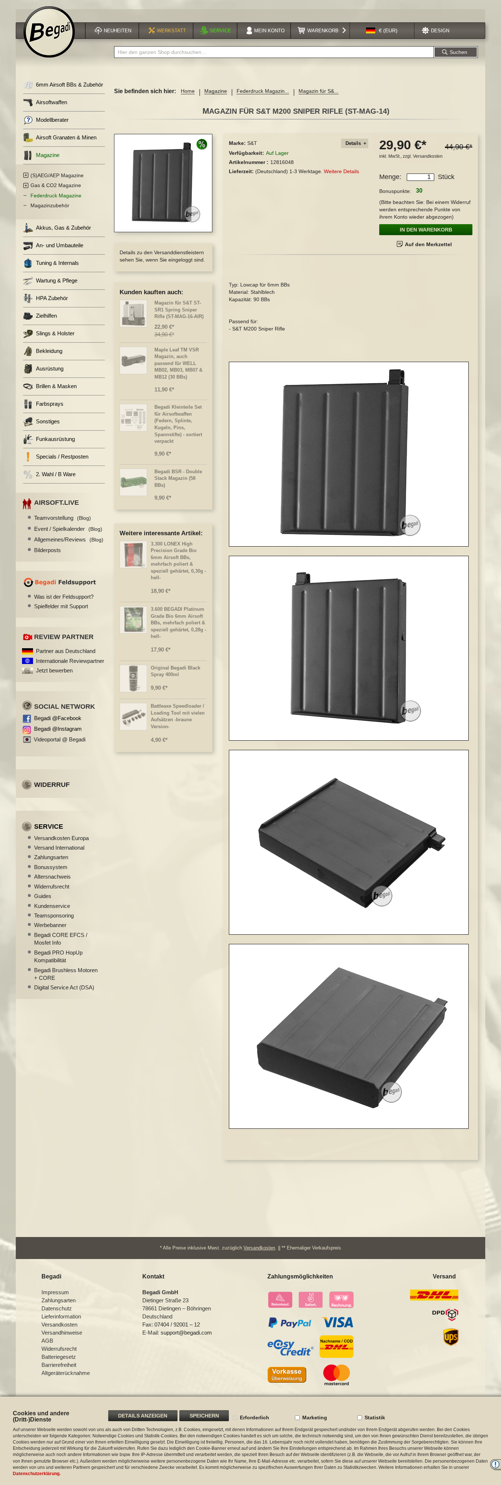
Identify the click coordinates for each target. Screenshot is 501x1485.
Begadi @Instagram (58, 729)
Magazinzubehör (49, 205)
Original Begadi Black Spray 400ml (175, 671)
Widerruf (52, 784)
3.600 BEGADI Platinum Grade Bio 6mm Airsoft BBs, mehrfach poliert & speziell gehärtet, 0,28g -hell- (178, 622)
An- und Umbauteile (59, 245)
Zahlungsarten (51, 857)
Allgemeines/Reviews (68, 539)
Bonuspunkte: (395, 191)
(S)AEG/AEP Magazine (57, 175)
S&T (252, 143)
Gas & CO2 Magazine (55, 185)
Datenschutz (56, 1308)
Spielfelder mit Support (61, 606)
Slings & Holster (55, 333)
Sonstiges (48, 421)
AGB (47, 1341)
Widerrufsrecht (51, 886)
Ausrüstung (49, 368)
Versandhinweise (61, 1332)
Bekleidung (49, 351)
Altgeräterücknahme (65, 1373)
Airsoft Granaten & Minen (66, 137)
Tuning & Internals (57, 263)
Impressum (55, 1292)
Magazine (215, 91)
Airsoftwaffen (51, 102)
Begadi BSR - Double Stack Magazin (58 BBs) (178, 478)
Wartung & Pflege (56, 280)
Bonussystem (50, 867)
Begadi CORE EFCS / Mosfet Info (60, 939)
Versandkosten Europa (61, 838)
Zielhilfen (46, 316)
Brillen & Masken (56, 386)
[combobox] (274, 52)
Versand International (59, 847)
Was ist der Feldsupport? (64, 597)
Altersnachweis (52, 876)
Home (188, 91)
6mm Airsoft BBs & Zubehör (69, 84)
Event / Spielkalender (68, 529)
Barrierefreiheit (58, 1365)
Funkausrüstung (55, 439)
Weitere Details (341, 171)
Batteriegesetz (58, 1357)
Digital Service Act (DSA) (64, 987)
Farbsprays (49, 404)
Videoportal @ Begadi (59, 739)
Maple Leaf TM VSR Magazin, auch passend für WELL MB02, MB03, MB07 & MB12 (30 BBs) (178, 363)
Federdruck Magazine (55, 195)
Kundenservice (52, 906)
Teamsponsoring (54, 915)
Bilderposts (47, 550)
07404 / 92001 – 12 (177, 1324)
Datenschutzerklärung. (37, 1473)
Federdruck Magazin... (263, 91)
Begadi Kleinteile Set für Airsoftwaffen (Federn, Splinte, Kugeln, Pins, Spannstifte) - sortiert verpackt (178, 424)
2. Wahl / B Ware (56, 474)
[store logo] (49, 32)
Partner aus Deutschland (65, 651)
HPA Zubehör (52, 298)
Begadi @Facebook (57, 718)
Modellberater (52, 120)
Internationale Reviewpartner (70, 661)
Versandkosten (428, 156)
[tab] (354, 144)
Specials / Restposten (62, 456)
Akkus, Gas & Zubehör (63, 228)
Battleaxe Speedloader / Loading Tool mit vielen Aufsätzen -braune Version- (178, 716)
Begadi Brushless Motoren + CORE (66, 974)
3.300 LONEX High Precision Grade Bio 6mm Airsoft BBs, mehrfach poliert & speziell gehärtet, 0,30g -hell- (178, 561)
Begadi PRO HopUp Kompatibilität (58, 956)
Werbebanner (50, 925)
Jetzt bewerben (54, 670)
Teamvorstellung (62, 518)
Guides (42, 896)
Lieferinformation (61, 1316)
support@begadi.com (186, 1332)
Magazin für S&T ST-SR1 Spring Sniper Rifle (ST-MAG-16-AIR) (179, 309)
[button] (382, 31)
